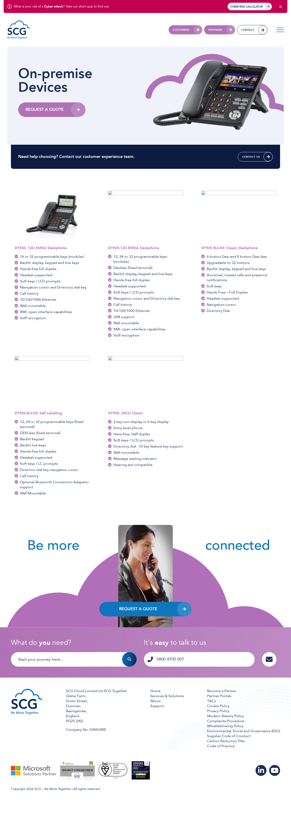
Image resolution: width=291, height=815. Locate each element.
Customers (181, 30)
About (155, 701)
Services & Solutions (167, 696)
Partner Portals (219, 696)
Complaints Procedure (225, 721)
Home (155, 691)
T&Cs (211, 701)
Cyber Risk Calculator (246, 6)
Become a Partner (221, 691)
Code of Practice (221, 746)
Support (157, 706)
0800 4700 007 (170, 659)
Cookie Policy (218, 706)
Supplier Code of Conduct (229, 736)
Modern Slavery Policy (225, 716)
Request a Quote (138, 609)
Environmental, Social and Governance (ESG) (243, 731)
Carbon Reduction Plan (226, 741)
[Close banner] (280, 6)
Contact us (251, 157)
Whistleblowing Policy (225, 726)
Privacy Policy (218, 711)
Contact (247, 30)
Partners (215, 30)
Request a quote (44, 109)
